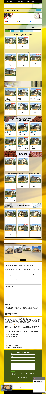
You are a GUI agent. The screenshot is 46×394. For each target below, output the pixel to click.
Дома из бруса (7, 1)
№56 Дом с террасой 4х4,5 (8, 44)
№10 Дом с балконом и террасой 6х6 (10, 110)
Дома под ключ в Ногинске (13, 10)
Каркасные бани (23, 1)
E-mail (12, 359)
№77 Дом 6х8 (32, 145)
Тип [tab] (6, 29)
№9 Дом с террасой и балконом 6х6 (35, 96)
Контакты (33, 1)
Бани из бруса (18, 1)
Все (16, 29)
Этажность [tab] (13, 29)
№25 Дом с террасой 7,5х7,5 (34, 131)
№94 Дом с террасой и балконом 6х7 (23, 145)
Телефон (12, 356)
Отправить (13, 371)
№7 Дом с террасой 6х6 (21, 96)
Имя (11, 353)
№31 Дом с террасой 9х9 (33, 183)
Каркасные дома (12, 1)
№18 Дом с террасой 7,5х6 (34, 110)
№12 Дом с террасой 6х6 (21, 110)
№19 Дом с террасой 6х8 (8, 131)
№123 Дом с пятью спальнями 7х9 (10, 197)
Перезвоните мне (39, 10)
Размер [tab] (9, 29)
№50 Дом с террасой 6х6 (21, 44)
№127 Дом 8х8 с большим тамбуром (23, 183)
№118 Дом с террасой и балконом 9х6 (23, 131)
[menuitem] (7, 1)
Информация (28, 1)
